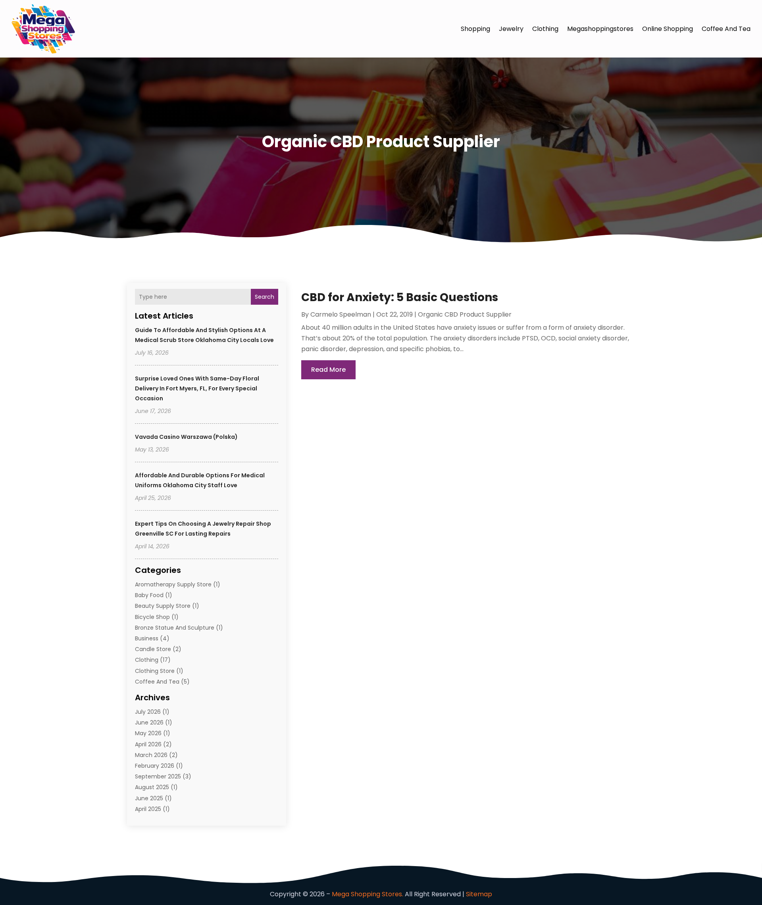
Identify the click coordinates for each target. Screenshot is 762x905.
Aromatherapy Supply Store (173, 584)
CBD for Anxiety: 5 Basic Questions (399, 297)
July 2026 (148, 712)
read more (328, 369)
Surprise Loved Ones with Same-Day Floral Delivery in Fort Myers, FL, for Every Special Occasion (197, 388)
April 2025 (148, 809)
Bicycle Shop (152, 617)
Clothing (545, 28)
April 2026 (148, 744)
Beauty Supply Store (162, 606)
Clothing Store (155, 671)
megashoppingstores (600, 28)
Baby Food (149, 595)
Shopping (475, 28)
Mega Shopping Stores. (367, 894)
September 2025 (158, 776)
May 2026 (148, 733)
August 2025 (152, 787)
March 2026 (151, 755)
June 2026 (149, 722)
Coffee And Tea (726, 28)
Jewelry (511, 28)
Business (146, 638)
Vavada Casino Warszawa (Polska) (186, 437)
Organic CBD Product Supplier (465, 314)
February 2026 (154, 766)
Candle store (153, 649)
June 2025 (149, 798)
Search (264, 297)
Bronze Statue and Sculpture (174, 628)
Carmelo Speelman (340, 314)
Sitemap (479, 894)
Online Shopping (667, 28)
